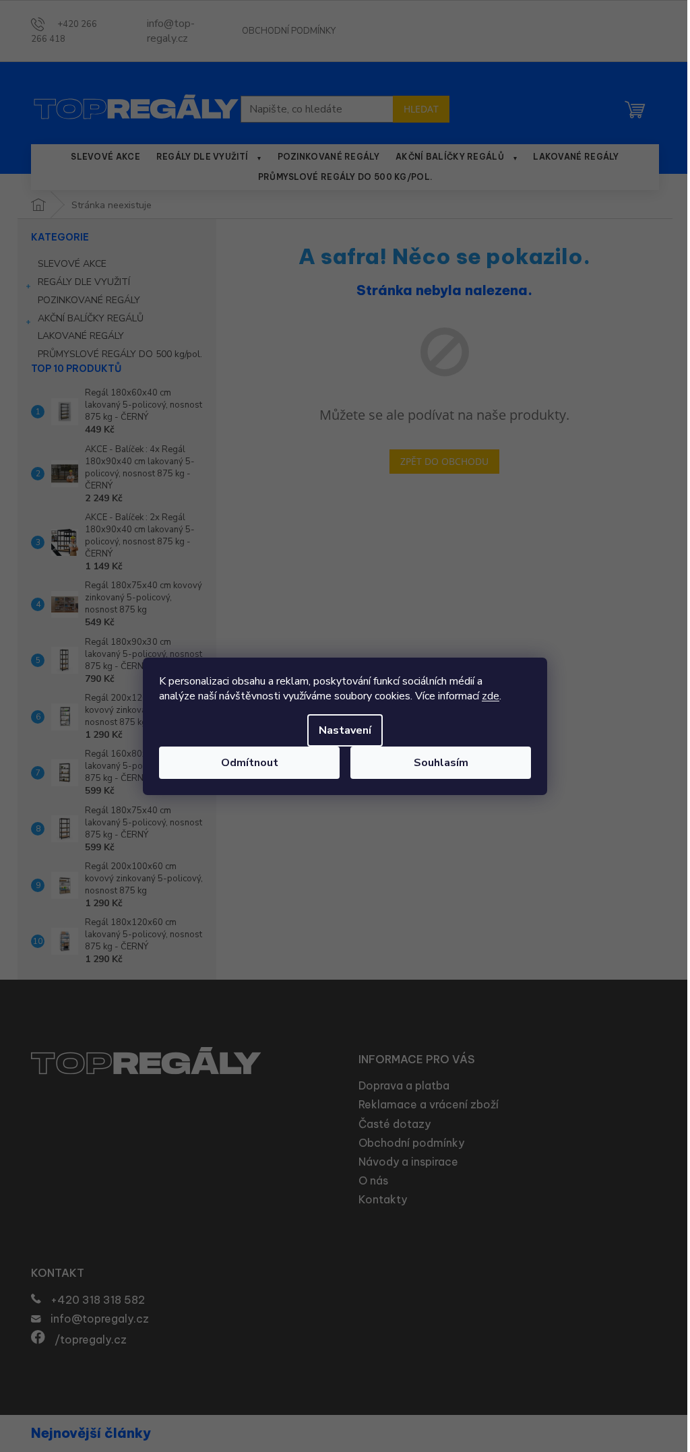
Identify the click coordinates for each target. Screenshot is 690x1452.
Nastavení (345, 730)
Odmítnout (249, 762)
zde (490, 696)
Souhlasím (441, 762)
